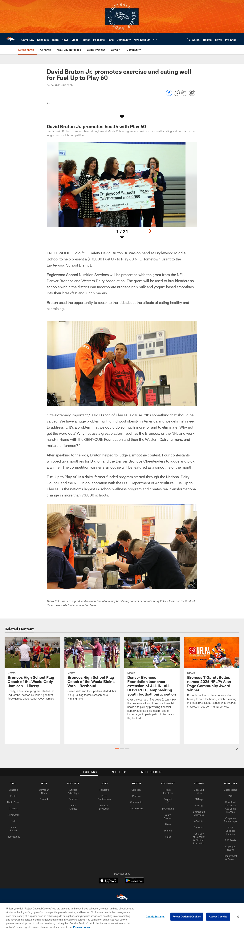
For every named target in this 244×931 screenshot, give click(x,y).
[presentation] (237, 749)
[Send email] (184, 94)
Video (168, 836)
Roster (13, 796)
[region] (122, 917)
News (168, 824)
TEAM (13, 783)
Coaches (13, 808)
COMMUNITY (168, 783)
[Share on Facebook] (169, 94)
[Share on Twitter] (177, 94)
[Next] (150, 231)
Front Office (13, 814)
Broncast (73, 799)
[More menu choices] (155, 39)
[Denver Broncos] (122, 898)
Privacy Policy (81, 927)
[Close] (238, 917)
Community (136, 802)
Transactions (13, 836)
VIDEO (104, 783)
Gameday (136, 789)
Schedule (13, 789)
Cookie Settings (155, 916)
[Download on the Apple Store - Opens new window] (108, 881)
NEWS (44, 783)
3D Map (199, 799)
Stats (13, 821)
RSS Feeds (230, 840)
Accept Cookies (218, 916)
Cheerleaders (136, 808)
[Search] (188, 39)
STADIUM (199, 783)
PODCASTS (73, 783)
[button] (117, 748)
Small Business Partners (230, 830)
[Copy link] (192, 93)
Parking (199, 805)
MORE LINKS (230, 783)
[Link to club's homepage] (10, 39)
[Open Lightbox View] (122, 193)
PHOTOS (136, 783)
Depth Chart (13, 802)
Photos (168, 830)
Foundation (168, 808)
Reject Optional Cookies (187, 916)
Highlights (104, 789)
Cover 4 (44, 799)
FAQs (230, 796)
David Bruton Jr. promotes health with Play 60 (96, 126)
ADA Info (198, 821)
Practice (136, 796)
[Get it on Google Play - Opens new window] (134, 882)
